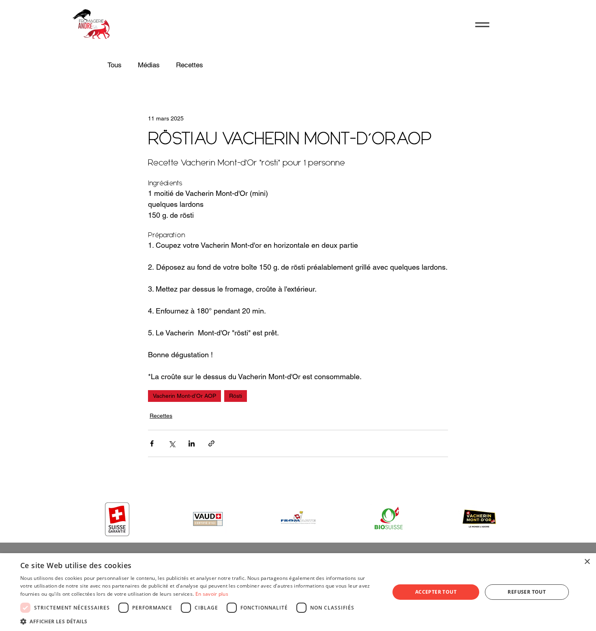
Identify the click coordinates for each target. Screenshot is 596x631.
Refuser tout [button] (527, 591)
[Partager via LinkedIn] (191, 443)
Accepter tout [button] (436, 591)
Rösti (235, 396)
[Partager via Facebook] (152, 443)
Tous (114, 65)
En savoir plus (211, 593)
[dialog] (298, 592)
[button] (482, 24)
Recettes (189, 65)
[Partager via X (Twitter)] (172, 443)
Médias (149, 65)
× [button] (587, 562)
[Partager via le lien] (211, 443)
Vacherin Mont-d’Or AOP (184, 396)
